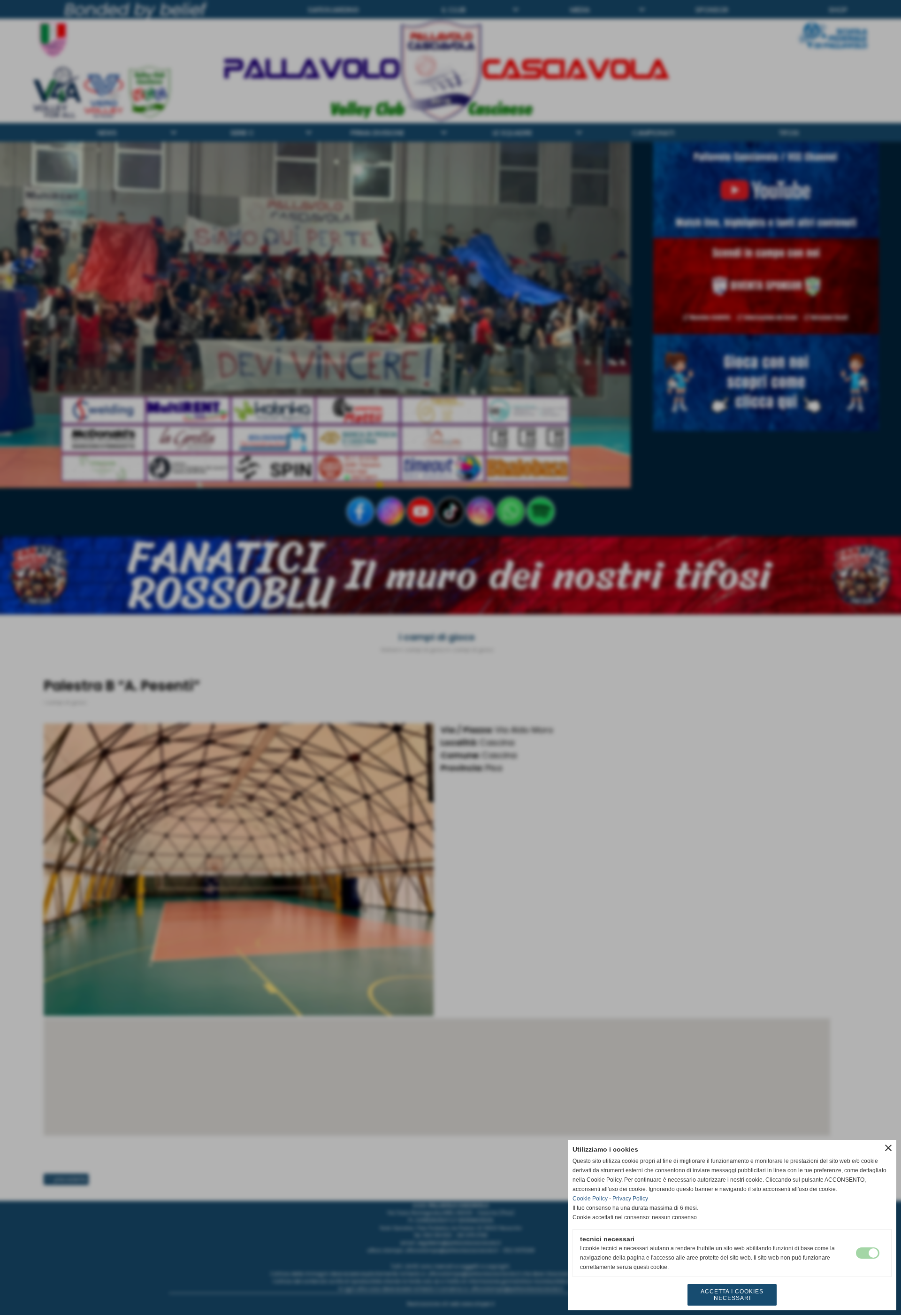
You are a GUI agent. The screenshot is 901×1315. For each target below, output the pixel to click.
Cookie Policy (590, 1198)
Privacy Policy (630, 1198)
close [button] (888, 1148)
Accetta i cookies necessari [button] (732, 1294)
